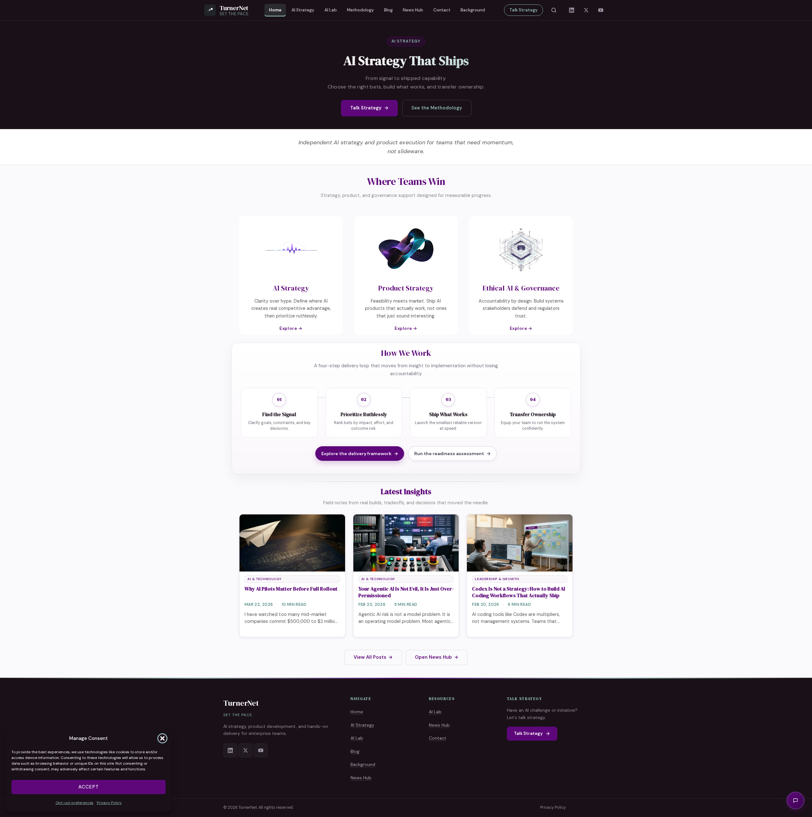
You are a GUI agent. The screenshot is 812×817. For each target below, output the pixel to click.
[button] (162, 738)
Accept (88, 787)
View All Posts (373, 657)
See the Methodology (436, 108)
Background (473, 10)
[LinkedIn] (572, 10)
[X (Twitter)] (586, 10)
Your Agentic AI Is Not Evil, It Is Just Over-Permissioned (406, 592)
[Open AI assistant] (795, 800)
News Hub (413, 10)
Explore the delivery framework (359, 453)
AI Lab (330, 10)
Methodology (360, 10)
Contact (441, 10)
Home (275, 10)
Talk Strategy (523, 10)
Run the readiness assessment (452, 453)
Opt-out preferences (75, 802)
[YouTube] (601, 10)
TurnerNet (241, 703)
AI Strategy (302, 10)
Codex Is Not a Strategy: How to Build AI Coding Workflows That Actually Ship (518, 592)
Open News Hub (436, 657)
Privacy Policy (109, 802)
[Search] (554, 10)
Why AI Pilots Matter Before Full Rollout (291, 588)
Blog (388, 10)
